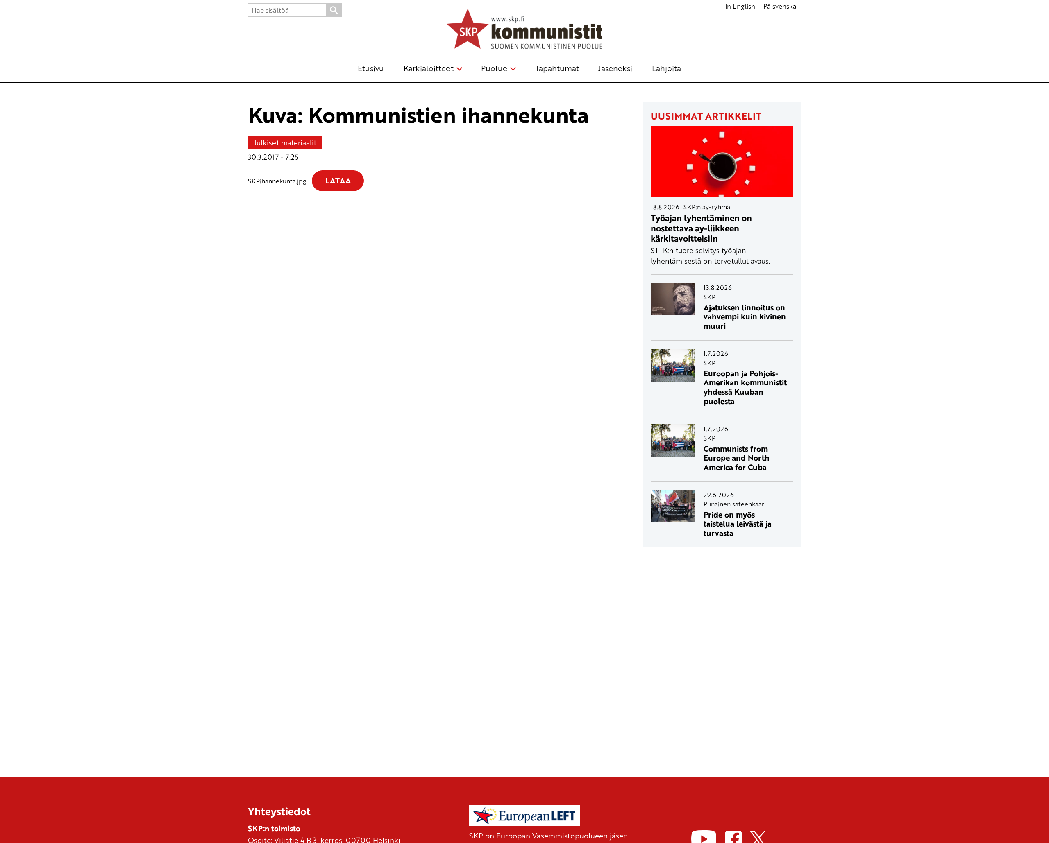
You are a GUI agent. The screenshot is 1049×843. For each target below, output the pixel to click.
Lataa (338, 180)
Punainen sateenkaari (735, 504)
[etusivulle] (524, 30)
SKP (709, 296)
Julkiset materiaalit (285, 142)
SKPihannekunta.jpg (277, 180)
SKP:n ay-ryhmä (706, 206)
